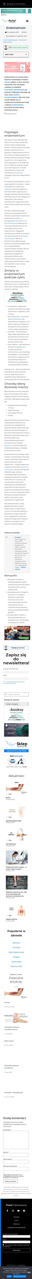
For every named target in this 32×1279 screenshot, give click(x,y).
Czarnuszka (16, 962)
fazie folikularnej (10, 223)
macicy (7, 82)
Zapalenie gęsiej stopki (13, 821)
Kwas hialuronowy (16, 952)
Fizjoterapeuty (16, 1205)
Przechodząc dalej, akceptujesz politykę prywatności (14, 682)
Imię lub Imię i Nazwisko (10, 1234)
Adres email (7, 1159)
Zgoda (9, 1276)
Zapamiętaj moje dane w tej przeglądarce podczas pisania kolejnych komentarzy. (13, 1176)
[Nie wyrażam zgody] (29, 1272)
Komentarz (7, 1130)
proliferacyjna (16, 319)
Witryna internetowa (10, 1166)
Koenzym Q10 (16, 966)
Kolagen (16, 957)
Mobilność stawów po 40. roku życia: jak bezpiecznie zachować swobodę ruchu (16, 894)
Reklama (16, 1224)
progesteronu (20, 347)
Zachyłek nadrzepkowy (13, 1093)
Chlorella (16, 947)
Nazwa (6, 1152)
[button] (27, 21)
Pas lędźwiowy (11, 844)
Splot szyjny (9, 1041)
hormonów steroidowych (14, 90)
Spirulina (16, 943)
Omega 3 (18, 537)
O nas (16, 1220)
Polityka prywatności (20, 1276)
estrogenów (19, 221)
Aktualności (16, 775)
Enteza (8, 798)
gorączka (7, 445)
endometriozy (17, 105)
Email (4, 1239)
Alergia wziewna (11, 919)
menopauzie (18, 173)
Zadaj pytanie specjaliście (16, 1227)
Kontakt (16, 1217)
